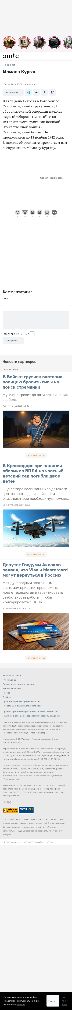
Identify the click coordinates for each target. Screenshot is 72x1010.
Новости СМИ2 (10, 369)
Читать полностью (36, 455)
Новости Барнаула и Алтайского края (22, 705)
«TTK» (50, 842)
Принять (53, 1000)
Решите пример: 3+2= (16, 333)
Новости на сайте (12, 675)
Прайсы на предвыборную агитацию (21, 701)
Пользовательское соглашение (19, 684)
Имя (6, 298)
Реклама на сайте (12, 688)
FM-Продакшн (10, 679)
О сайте (7, 697)
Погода (6, 692)
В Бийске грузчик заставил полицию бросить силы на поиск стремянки (32, 382)
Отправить (13, 340)
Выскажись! (13, 92)
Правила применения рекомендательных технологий (30, 711)
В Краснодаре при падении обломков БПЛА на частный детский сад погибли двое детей (33, 473)
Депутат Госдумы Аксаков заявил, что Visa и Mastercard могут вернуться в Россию (35, 570)
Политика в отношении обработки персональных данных (32, 715)
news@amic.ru (61, 755)
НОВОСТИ (9, 65)
